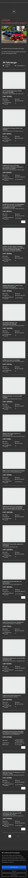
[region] (14, 864)
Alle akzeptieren (14, 867)
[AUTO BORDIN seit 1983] (14, 6)
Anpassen (14, 871)
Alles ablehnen (14, 875)
